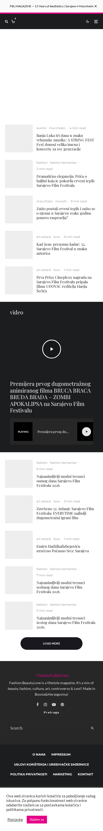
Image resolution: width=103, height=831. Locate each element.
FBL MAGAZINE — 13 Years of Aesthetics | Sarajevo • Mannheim (52, 6)
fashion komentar (63, 162)
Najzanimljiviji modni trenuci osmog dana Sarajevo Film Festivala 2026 (60, 481)
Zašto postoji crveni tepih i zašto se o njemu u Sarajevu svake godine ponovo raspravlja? (65, 213)
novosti (60, 201)
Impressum (60, 754)
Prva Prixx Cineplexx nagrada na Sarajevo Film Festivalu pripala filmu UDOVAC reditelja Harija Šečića (64, 284)
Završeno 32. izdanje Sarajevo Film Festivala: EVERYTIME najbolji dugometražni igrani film (65, 513)
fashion (42, 162)
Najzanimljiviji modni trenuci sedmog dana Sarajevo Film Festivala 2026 (60, 587)
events (41, 128)
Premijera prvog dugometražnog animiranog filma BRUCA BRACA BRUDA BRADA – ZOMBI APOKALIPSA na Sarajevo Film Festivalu (50, 396)
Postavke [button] (15, 819)
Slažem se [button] (37, 819)
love (57, 237)
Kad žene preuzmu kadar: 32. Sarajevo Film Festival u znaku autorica (61, 248)
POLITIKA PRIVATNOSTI (28, 774)
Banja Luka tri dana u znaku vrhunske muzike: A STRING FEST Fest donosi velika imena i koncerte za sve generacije (65, 142)
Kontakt (85, 774)
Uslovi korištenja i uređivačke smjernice (51, 764)
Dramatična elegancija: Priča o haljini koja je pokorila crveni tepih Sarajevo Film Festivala (65, 181)
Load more (51, 643)
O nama (39, 754)
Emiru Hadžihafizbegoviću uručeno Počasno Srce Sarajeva (62, 548)
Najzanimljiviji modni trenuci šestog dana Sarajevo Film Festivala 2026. (65, 622)
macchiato (57, 128)
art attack (43, 237)
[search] (92, 728)
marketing (62, 774)
